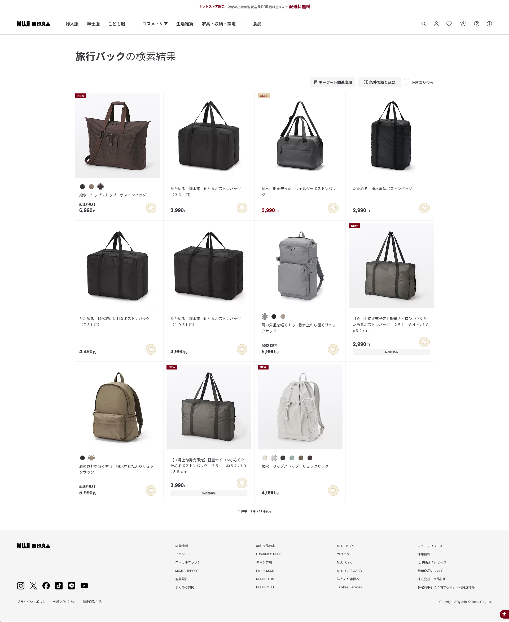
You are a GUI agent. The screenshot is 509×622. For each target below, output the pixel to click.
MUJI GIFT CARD (349, 570)
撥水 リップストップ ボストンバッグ (112, 194)
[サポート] (489, 23)
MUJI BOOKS (265, 578)
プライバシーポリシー (33, 601)
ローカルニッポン (188, 562)
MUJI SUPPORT (187, 570)
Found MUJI (265, 570)
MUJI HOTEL (265, 587)
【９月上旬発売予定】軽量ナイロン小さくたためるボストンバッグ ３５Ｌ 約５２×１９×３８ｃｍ (208, 465)
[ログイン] (436, 23)
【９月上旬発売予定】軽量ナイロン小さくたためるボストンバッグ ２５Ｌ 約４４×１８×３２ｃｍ (391, 324)
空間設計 (181, 578)
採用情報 (424, 554)
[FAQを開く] (476, 23)
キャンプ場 (264, 562)
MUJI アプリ (346, 545)
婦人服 (72, 24)
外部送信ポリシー (65, 601)
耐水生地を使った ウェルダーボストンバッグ (299, 191)
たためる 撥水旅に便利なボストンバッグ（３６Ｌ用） (205, 191)
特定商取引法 (92, 601)
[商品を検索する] (423, 23)
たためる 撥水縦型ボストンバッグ (382, 188)
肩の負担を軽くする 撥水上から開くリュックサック (299, 327)
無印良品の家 (265, 545)
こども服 (116, 24)
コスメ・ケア (155, 24)
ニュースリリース (430, 545)
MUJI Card (344, 562)
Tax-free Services (349, 587)
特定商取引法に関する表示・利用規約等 (446, 587)
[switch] (151, 208)
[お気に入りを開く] (449, 23)
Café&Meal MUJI (268, 554)
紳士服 (93, 24)
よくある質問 (184, 587)
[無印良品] (33, 545)
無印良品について (430, 570)
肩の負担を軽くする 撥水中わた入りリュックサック (116, 469)
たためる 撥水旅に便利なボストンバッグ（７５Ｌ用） (114, 321)
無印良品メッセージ (432, 562)
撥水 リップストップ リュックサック (295, 466)
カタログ (343, 554)
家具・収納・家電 (219, 24)
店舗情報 (181, 545)
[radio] (82, 186)
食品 (257, 24)
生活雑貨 (184, 24)
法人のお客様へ (348, 578)
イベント (181, 554)
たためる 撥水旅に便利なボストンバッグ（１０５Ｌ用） (205, 321)
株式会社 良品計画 (432, 578)
